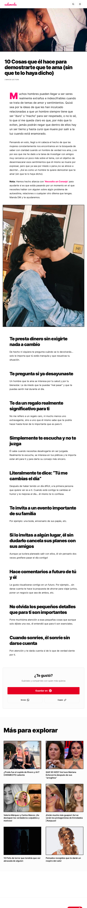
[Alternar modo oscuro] (79, 4)
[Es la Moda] (11, 4)
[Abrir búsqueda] (73, 4)
